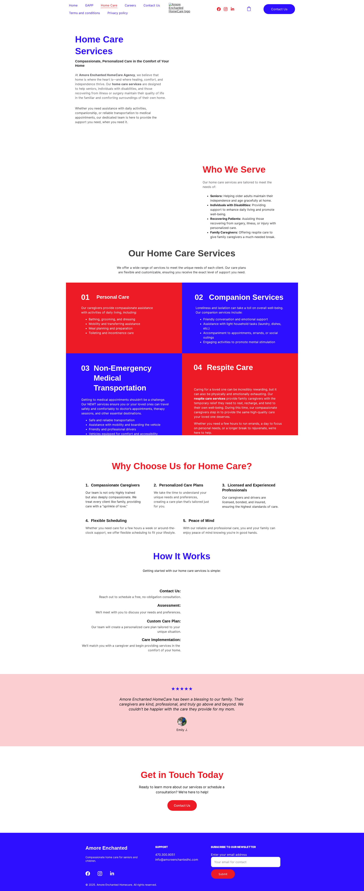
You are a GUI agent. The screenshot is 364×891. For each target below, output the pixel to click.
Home (73, 5)
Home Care (109, 5)
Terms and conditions (84, 13)
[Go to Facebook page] (220, 9)
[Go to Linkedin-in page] (232, 9)
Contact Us (152, 5)
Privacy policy (117, 13)
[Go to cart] (248, 9)
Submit (223, 874)
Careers (130, 5)
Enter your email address (229, 854)
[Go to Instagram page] (227, 9)
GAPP (89, 5)
